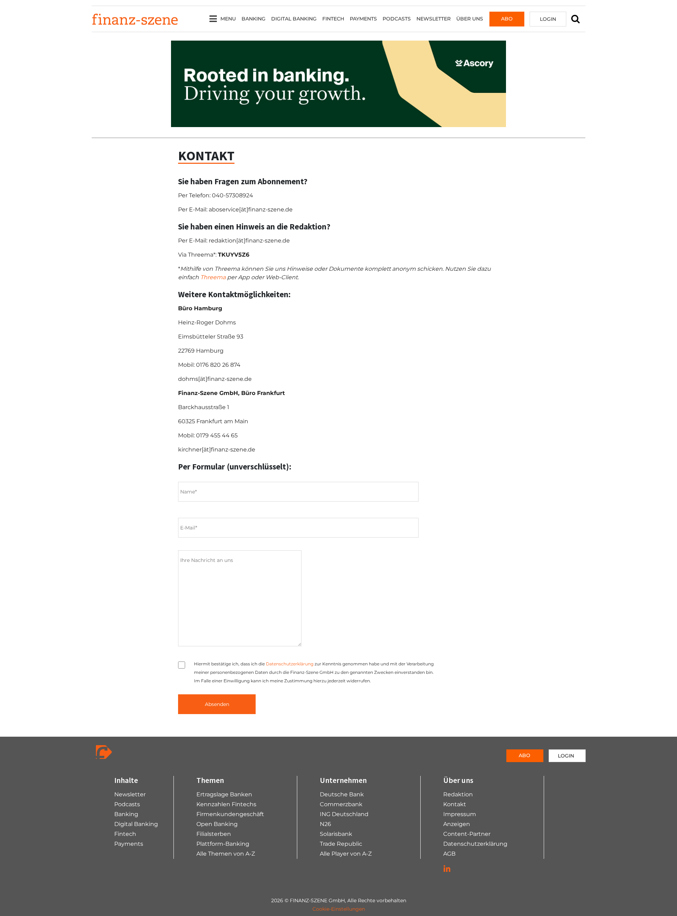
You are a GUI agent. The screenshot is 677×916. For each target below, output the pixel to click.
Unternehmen (343, 780)
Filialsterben (213, 834)
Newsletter (433, 19)
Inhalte (126, 780)
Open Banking (217, 824)
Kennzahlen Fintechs (226, 804)
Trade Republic (341, 843)
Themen (210, 780)
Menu (228, 19)
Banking (254, 19)
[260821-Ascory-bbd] (338, 83)
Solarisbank (336, 834)
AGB (449, 853)
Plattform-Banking (222, 843)
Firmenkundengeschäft (230, 814)
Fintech (333, 19)
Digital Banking (294, 19)
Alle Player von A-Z (346, 853)
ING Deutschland (344, 814)
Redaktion (458, 794)
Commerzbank (341, 804)
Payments (363, 19)
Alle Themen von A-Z (225, 853)
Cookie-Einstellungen (338, 909)
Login (548, 19)
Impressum (459, 814)
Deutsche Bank (342, 794)
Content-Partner (466, 834)
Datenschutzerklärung (289, 663)
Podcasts (397, 19)
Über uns (469, 19)
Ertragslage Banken (224, 794)
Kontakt (454, 804)
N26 (325, 824)
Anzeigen (456, 824)
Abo (507, 19)
